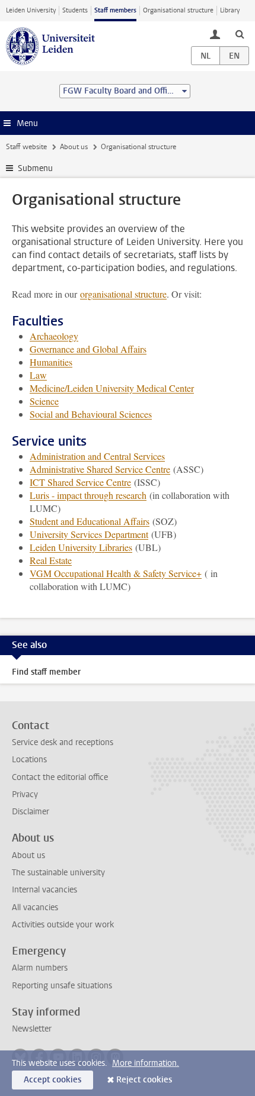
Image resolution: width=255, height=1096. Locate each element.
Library (230, 10)
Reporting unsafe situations (62, 985)
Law (38, 375)
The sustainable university (58, 872)
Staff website (26, 146)
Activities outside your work (63, 924)
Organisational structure (178, 10)
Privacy (25, 794)
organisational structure (123, 294)
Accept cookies (52, 1079)
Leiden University (31, 10)
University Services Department (89, 534)
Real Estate (51, 560)
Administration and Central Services (97, 456)
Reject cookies (144, 1079)
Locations (29, 759)
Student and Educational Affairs (89, 521)
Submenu (35, 168)
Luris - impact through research (88, 495)
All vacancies (35, 907)
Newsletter (32, 1028)
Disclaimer (30, 811)
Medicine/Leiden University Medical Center (112, 388)
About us (74, 146)
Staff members (115, 10)
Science (44, 401)
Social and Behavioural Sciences (91, 414)
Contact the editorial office (60, 777)
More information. (145, 1063)
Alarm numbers (40, 967)
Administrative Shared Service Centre (100, 469)
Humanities (51, 362)
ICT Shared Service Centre (80, 482)
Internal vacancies (44, 889)
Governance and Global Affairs (88, 349)
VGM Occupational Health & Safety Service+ (116, 573)
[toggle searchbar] (239, 33)
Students (75, 10)
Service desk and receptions (62, 742)
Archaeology (54, 336)
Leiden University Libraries (81, 547)
